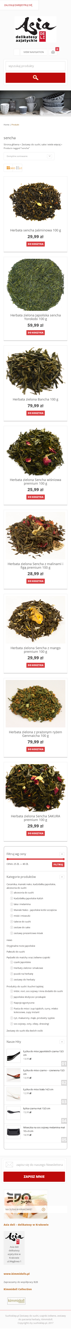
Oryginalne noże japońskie (21, 945)
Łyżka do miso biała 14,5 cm (38, 1089)
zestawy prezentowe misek (28, 933)
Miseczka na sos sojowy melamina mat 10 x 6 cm (44, 1129)
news (9, 940)
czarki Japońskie (22, 962)
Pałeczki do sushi (16, 951)
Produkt (15, 124)
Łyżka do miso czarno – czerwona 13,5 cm (43, 1072)
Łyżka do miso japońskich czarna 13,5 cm (43, 1053)
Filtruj (58, 864)
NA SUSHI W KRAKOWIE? (18, 1209)
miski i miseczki (22, 915)
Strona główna (11, 144)
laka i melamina (22, 904)
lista (20, 168)
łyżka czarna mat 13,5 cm (36, 1108)
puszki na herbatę (23, 973)
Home (6, 124)
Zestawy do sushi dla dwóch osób (25, 1030)
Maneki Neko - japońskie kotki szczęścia (35, 910)
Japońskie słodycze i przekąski (30, 997)
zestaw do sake (22, 927)
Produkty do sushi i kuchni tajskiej (25, 986)
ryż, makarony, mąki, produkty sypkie (34, 1018)
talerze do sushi (22, 921)
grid (11, 168)
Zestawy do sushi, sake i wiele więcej (41, 144)
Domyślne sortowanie (17, 156)
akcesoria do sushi (24, 892)
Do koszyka (35, 244)
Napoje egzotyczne (24, 1002)
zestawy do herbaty (24, 979)
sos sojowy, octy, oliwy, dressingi (31, 1023)
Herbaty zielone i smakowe (28, 968)
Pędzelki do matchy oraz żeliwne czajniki (28, 957)
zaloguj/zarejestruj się (18, 5)
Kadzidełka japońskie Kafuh (28, 898)
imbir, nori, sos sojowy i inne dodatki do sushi (38, 991)
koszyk (53, 52)
